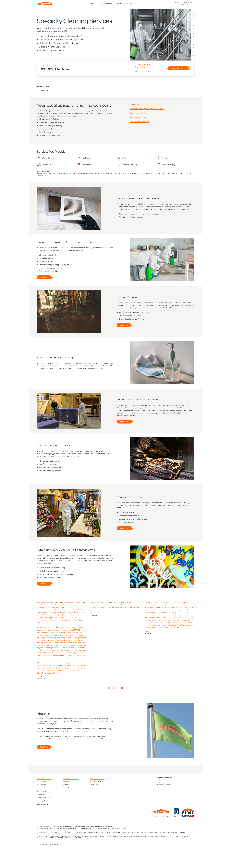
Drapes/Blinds (147, 173)
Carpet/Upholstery (106, 173)
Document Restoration (134, 173)
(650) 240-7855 (187, 4)
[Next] (122, 688)
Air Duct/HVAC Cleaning (91, 173)
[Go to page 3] (118, 688)
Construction (41, 794)
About (118, 4)
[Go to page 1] (113, 688)
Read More (44, 747)
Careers (66, 784)
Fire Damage (41, 784)
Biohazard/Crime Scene (57, 173)
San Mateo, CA (42, 90)
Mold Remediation (138, 117)
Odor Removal (157, 173)
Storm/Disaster (42, 791)
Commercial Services (138, 113)
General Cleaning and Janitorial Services (147, 108)
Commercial (107, 4)
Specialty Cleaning (43, 801)
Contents (40, 175)
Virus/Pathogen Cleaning (74, 173)
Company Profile (68, 781)
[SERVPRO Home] (45, 3)
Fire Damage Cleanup (139, 121)
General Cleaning (43, 804)
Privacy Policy (94, 784)
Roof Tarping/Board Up (171, 173)
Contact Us (129, 4)
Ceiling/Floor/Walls (120, 173)
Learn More (44, 277)
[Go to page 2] (116, 688)
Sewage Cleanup (42, 173)
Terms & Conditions (96, 781)
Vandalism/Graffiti (185, 173)
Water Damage (42, 781)
